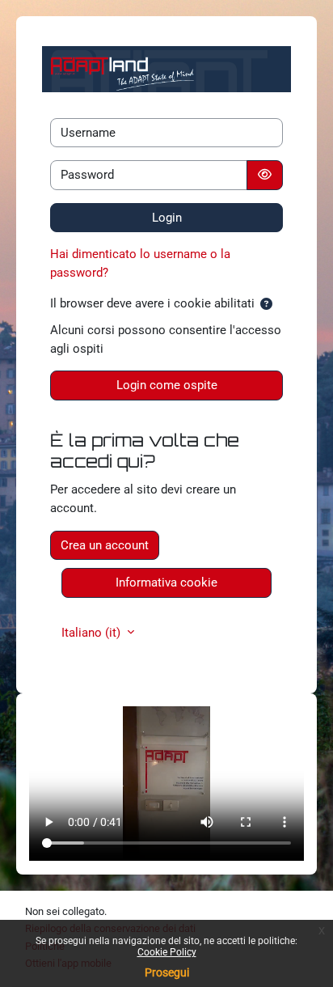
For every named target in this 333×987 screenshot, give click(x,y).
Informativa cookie (166, 582)
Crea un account (105, 545)
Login (167, 217)
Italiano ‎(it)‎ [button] (92, 632)
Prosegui (167, 972)
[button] (266, 304)
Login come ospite (166, 385)
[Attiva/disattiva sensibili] (265, 175)
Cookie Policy (166, 952)
